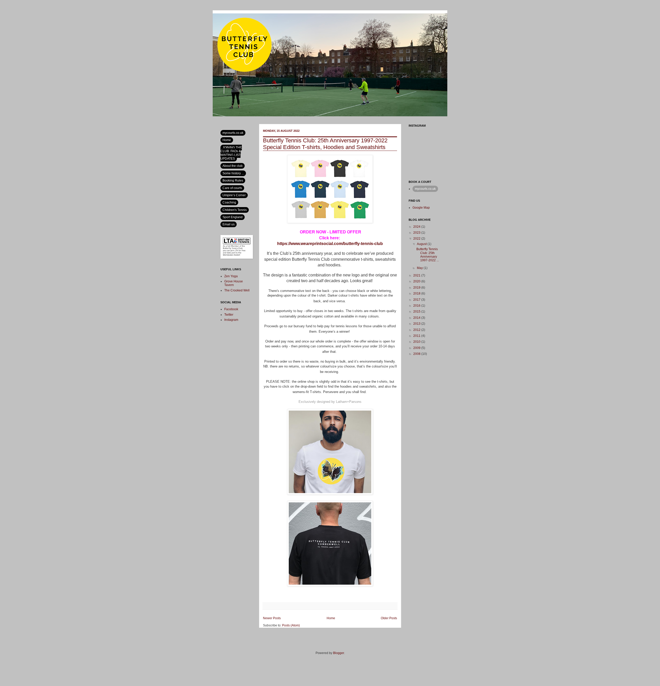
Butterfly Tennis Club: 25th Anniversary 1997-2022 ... (427, 254)
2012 (417, 330)
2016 (417, 305)
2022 (417, 238)
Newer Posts (272, 618)
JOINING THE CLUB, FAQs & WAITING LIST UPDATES (231, 153)
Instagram (231, 320)
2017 (417, 299)
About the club (232, 166)
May (420, 268)
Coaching (229, 202)
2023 (417, 232)
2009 (417, 348)
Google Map (421, 207)
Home (331, 618)
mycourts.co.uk (232, 133)
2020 (417, 281)
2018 (417, 293)
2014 (417, 318)
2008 (417, 354)
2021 (417, 275)
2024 (417, 226)
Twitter (228, 314)
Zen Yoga (231, 276)
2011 (417, 336)
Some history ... (233, 173)
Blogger (338, 653)
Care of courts (232, 188)
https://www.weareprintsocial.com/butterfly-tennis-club (330, 243)
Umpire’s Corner (234, 195)
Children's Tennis (234, 210)
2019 (417, 287)
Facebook (231, 309)
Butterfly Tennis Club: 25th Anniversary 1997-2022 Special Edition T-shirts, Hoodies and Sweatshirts (325, 143)
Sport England (232, 217)
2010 (417, 342)
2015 (417, 311)
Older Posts (389, 618)
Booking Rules (232, 180)
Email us (228, 224)
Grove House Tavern (233, 283)
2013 (417, 323)
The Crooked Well (237, 290)
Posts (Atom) (291, 625)
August (422, 244)
